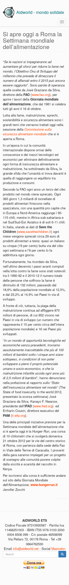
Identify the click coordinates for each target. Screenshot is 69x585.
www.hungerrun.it (44, 484)
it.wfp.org (18, 415)
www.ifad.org (43, 405)
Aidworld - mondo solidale (40, 12)
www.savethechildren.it (34, 231)
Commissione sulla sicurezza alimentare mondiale (27, 131)
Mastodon (58, 548)
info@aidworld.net (26, 548)
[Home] (8, 12)
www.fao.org (40, 94)
